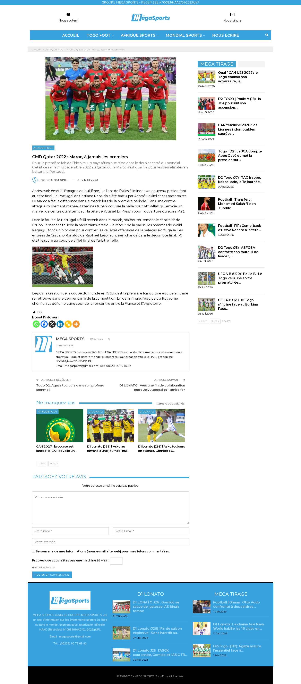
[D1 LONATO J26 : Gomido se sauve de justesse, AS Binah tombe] (121, 606)
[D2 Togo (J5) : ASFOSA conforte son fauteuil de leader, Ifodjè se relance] (206, 252)
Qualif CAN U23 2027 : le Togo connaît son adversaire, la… (238, 77)
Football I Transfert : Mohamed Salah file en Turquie (237, 204)
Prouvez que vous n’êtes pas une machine (64, 560)
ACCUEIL (70, 35)
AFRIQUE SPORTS (138, 35)
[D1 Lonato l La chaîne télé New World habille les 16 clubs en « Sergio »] (201, 628)
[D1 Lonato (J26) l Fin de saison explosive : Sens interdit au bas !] (121, 633)
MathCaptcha (49, 567)
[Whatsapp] (36, 324)
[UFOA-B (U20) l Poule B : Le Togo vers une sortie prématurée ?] (206, 278)
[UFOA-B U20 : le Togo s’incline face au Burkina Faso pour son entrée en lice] (206, 304)
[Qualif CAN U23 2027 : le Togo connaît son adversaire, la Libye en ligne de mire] (206, 77)
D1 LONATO (95, 411)
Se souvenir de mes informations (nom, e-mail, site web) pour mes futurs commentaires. (103, 551)
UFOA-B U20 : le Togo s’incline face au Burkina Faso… (238, 304)
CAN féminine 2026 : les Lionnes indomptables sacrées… (237, 129)
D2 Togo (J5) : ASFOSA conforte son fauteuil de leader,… (238, 252)
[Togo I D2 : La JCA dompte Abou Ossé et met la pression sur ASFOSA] (206, 155)
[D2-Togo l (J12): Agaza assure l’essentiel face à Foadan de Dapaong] (201, 650)
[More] (76, 324)
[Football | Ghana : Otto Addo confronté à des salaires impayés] (201, 606)
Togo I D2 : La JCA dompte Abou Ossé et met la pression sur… (240, 155)
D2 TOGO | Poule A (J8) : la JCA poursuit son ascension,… (239, 103)
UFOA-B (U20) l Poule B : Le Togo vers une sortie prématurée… (240, 278)
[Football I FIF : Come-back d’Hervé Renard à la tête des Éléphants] (206, 230)
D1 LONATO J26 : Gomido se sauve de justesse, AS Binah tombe (156, 606)
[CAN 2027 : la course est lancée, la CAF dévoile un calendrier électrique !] (59, 425)
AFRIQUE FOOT (43, 147)
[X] (52, 324)
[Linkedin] (60, 324)
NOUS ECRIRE (225, 35)
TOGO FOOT (99, 35)
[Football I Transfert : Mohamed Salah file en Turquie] (206, 203)
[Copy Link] (68, 324)
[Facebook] (44, 324)
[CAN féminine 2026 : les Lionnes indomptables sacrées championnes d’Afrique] (206, 129)
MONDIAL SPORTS (184, 35)
